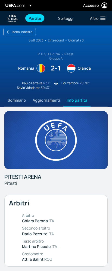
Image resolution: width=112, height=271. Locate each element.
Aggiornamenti (46, 100)
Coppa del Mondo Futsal (12, 18)
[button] (96, 18)
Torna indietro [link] (21, 32)
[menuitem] (38, 18)
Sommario (17, 100)
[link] (35, 18)
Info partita (77, 100)
